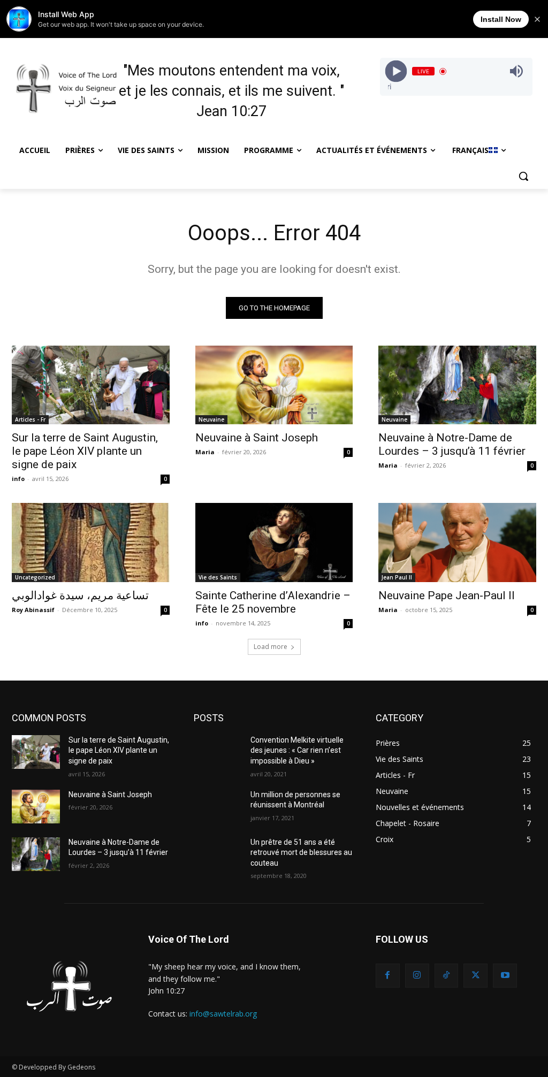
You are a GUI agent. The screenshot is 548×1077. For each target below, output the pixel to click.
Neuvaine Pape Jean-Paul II (446, 595)
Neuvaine (211, 419)
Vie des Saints (218, 577)
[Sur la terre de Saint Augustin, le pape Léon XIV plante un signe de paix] (91, 385)
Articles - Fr (30, 419)
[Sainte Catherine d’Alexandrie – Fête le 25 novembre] (274, 542)
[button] (523, 176)
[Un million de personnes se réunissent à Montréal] (218, 806)
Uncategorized (35, 577)
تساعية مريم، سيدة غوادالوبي (80, 595)
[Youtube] (505, 976)
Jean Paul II (397, 577)
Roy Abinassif (33, 610)
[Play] (395, 71)
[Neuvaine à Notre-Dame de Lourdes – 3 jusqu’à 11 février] (457, 385)
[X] (475, 976)
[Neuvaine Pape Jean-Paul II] (457, 542)
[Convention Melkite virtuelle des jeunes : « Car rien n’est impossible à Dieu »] (218, 752)
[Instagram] (417, 976)
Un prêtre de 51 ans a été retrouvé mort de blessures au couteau (301, 852)
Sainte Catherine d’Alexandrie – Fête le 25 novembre (273, 602)
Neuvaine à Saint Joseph (256, 437)
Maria (205, 452)
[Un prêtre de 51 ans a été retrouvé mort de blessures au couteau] (218, 854)
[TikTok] (447, 976)
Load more (270, 646)
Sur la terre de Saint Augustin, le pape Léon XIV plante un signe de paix (85, 451)
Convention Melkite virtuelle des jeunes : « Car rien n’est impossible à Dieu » (297, 750)
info (18, 479)
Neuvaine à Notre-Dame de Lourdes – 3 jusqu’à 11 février (452, 444)
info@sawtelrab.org (223, 1014)
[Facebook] (388, 976)
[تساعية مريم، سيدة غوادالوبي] (91, 542)
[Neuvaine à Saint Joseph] (274, 385)
